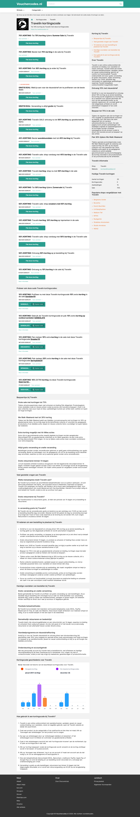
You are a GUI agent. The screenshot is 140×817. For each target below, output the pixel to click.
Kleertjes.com (21, 797)
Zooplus (19, 804)
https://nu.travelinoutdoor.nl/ (39, 29)
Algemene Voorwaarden (102, 785)
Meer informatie (23, 281)
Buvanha (97, 203)
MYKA (96, 216)
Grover (19, 794)
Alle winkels (21, 807)
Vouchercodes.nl (29, 4)
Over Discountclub (62, 781)
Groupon (20, 791)
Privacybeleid (99, 781)
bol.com (19, 788)
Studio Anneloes (100, 225)
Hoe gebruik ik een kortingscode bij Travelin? (107, 56)
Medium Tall (98, 212)
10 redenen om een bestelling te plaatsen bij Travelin (105, 46)
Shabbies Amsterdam (101, 222)
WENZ (96, 229)
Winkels (20, 10)
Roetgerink (98, 219)
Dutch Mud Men (99, 206)
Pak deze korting (32, 43)
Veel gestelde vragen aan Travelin (106, 42)
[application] (53, 693)
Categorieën (36, 10)
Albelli (19, 781)
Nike (18, 801)
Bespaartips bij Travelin (102, 38)
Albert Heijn (21, 785)
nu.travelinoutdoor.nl (108, 169)
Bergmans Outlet (100, 200)
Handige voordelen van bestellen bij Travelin (107, 51)
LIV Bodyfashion (100, 209)
